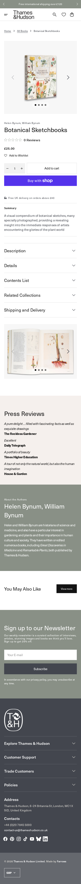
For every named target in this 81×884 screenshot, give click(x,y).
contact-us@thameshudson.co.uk (26, 830)
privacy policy (38, 679)
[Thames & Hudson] (23, 14)
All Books (22, 31)
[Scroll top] (76, 879)
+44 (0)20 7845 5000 (18, 825)
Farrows (61, 861)
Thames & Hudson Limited (29, 861)
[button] (3, 4)
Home (7, 31)
